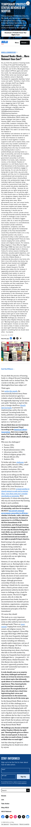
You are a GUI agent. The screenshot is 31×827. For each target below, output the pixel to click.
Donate (3, 796)
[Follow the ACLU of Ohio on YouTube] (11, 817)
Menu (17, 42)
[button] (17, 338)
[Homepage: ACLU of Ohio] (6, 42)
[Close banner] (28, 3)
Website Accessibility (24, 824)
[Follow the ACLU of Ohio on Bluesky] (27, 817)
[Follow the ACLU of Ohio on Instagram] (15, 817)
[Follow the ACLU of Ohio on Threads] (23, 817)
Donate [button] (24, 43)
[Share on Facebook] (11, 339)
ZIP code (4, 775)
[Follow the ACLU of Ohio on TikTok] (19, 817)
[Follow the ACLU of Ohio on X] (7, 817)
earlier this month (11, 391)
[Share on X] (14, 339)
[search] (28, 790)
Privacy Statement (14, 824)
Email (3, 769)
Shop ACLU (5, 807)
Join (2, 799)
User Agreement (5, 824)
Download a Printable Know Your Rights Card (15, 34)
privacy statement (22, 783)
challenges (20, 462)
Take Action (5, 803)
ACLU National (6, 811)
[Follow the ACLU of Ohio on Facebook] (2, 817)
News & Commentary (8, 52)
